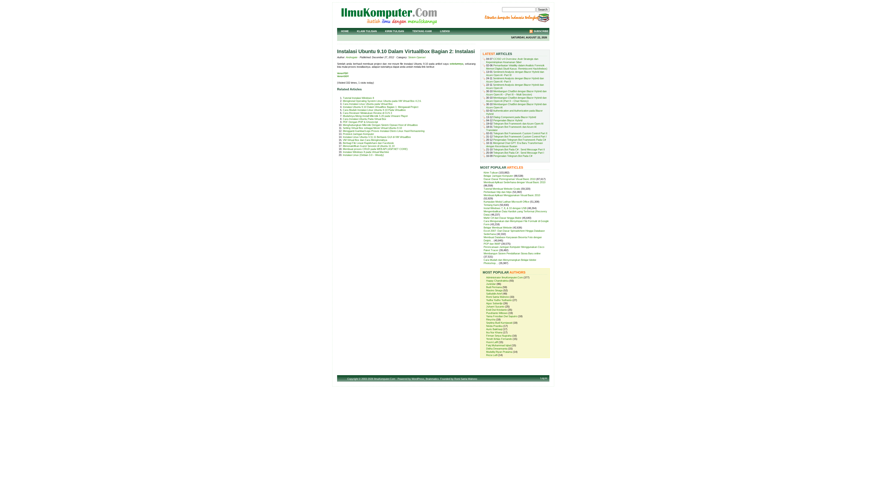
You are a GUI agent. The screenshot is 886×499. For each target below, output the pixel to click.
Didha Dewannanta (496, 348)
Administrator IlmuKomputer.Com (504, 277)
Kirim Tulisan (394, 31)
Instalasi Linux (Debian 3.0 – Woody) (363, 155)
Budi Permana (494, 287)
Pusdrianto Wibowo (497, 313)
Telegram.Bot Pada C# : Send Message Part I (518, 152)
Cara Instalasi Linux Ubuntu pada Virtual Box (368, 104)
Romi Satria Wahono (497, 296)
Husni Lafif (492, 342)
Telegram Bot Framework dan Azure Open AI (518, 123)
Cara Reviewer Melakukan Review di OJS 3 (367, 113)
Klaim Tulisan (367, 31)
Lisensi (445, 31)
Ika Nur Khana (494, 332)
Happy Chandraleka (497, 280)
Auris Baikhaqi (494, 329)
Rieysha (490, 319)
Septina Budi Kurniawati (499, 322)
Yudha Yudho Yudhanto (499, 300)
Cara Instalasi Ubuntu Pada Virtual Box (364, 119)
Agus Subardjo (494, 303)
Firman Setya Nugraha (499, 335)
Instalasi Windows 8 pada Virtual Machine (366, 152)
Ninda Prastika (494, 326)
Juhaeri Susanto (495, 306)
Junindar (491, 284)
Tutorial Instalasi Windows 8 (358, 98)
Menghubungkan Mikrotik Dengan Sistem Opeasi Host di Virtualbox (380, 125)
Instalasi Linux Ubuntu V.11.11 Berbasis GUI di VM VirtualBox (377, 137)
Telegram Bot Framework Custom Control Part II (520, 133)
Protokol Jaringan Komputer (358, 134)
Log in (543, 378)
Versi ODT (343, 76)
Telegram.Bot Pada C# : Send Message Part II (519, 149)
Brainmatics (432, 378)
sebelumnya (456, 63)
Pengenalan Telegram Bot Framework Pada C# (519, 139)
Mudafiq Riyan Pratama (499, 351)
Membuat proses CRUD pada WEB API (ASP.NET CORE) (375, 149)
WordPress (418, 378)
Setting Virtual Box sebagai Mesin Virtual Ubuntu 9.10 (372, 128)
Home (345, 31)
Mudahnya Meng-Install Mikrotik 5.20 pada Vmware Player (375, 116)
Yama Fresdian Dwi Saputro (501, 316)
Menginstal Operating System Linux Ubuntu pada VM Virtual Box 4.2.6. (382, 101)
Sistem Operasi (416, 57)
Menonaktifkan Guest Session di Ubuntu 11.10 (369, 146)
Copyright (352, 378)
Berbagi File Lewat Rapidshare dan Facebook (368, 143)
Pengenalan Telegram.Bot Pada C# (512, 156)
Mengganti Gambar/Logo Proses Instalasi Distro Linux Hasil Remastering (384, 131)
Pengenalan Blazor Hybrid (507, 120)
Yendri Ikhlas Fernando (499, 339)
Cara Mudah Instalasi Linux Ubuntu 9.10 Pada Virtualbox (374, 110)
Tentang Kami (422, 31)
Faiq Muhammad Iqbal (498, 345)
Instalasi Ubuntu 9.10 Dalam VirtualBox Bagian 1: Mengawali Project (380, 107)
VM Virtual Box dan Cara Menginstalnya (365, 140)
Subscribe (541, 31)
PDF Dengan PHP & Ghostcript (360, 122)
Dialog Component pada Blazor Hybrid (514, 117)
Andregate (351, 57)
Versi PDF (342, 73)
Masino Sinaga (494, 290)
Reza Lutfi (491, 355)
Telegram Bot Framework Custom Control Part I (520, 136)
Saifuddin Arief (494, 293)
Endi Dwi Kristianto (496, 309)
